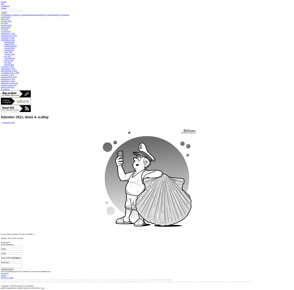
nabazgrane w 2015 (8, 79)
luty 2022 (7, 62)
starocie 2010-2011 (8, 87)
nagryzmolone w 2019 (9, 71)
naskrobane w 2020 (8, 69)
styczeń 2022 (9, 65)
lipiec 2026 (5, 19)
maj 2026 (4, 23)
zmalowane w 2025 (8, 34)
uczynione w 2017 (7, 75)
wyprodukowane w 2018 (10, 73)
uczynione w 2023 (7, 38)
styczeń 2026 (5, 31)
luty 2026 (4, 29)
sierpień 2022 (9, 50)
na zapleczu (5, 89)
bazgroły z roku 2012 (8, 85)
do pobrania (5, 6)
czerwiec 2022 (9, 54)
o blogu (3, 8)
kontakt (3, 2)
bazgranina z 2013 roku (9, 83)
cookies (3, 276)
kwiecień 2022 (9, 58)
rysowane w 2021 (7, 67)
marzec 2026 (5, 27)
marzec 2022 (9, 60)
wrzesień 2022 (9, 48)
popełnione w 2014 (8, 81)
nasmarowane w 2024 (9, 36)
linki (2, 4)
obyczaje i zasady (7, 278)
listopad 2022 (9, 44)
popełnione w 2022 (8, 40)
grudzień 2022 (9, 42)
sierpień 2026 (6, 17)
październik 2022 (10, 46)
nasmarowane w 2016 (9, 77)
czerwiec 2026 (6, 21)
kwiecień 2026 (6, 25)
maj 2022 (7, 56)
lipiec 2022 (8, 52)
